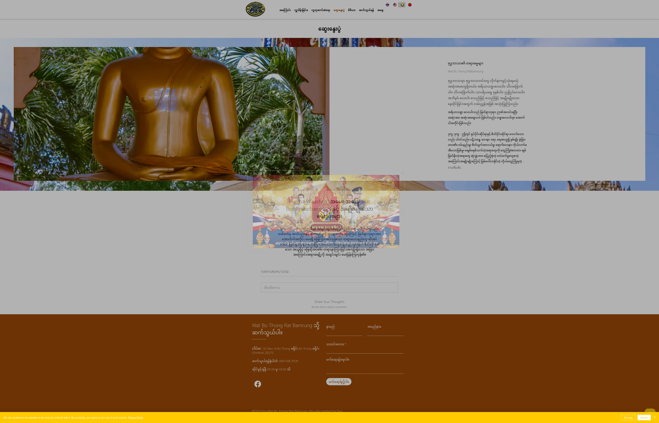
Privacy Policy (135, 417)
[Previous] (251, 211)
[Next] (401, 211)
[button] (394, 171)
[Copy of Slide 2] (324, 247)
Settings (628, 417)
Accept (644, 417)
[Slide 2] (328, 247)
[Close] (655, 417)
